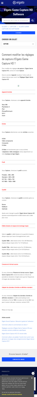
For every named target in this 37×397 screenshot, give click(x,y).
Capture (13, 26)
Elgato (4, 26)
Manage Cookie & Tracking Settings (12, 394)
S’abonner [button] (18, 32)
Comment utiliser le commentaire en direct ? (15, 325)
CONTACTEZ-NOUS (18, 359)
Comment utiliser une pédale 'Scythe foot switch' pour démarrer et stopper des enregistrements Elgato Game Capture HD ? (18, 339)
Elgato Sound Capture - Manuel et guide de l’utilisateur (17, 321)
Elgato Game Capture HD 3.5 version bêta (14, 333)
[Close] (32, 378)
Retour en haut (6, 310)
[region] (17, 386)
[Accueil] (18, 4)
